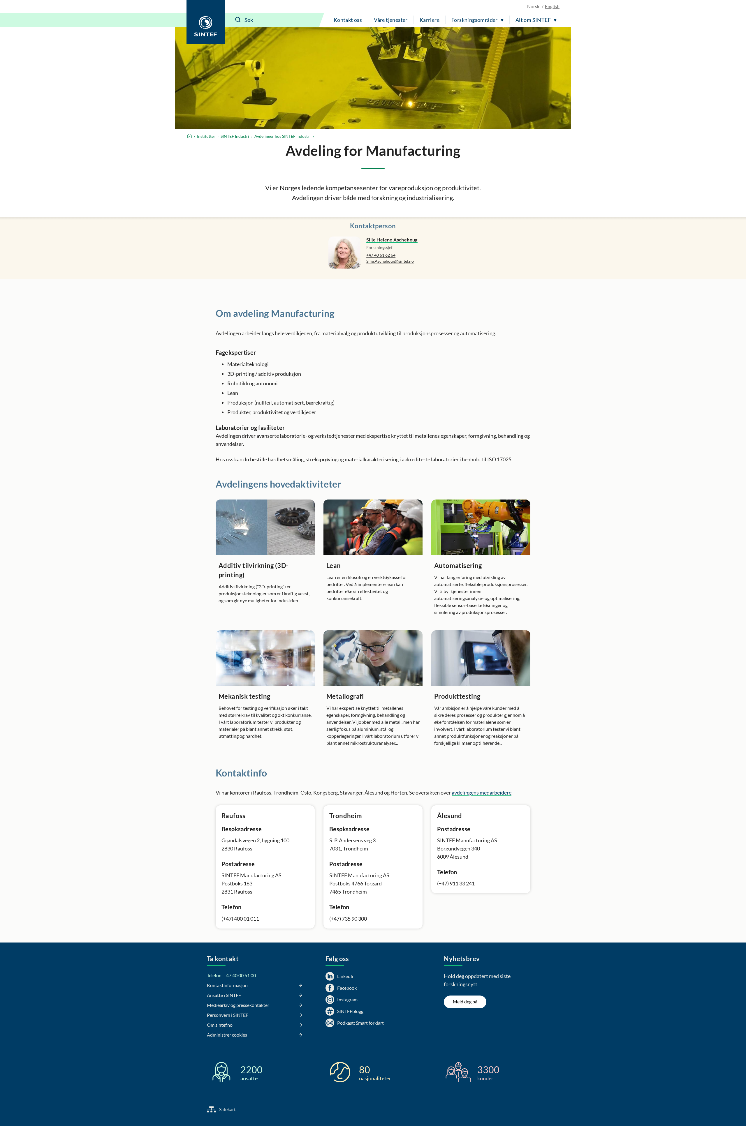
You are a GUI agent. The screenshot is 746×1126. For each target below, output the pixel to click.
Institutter (206, 136)
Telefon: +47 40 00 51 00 (231, 975)
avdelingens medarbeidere (481, 792)
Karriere (429, 20)
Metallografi (345, 696)
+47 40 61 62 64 (380, 255)
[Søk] (238, 19)
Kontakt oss (348, 20)
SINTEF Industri (235, 136)
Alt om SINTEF (533, 20)
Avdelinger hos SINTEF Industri (282, 136)
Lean (333, 565)
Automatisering (458, 565)
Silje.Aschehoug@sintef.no (390, 261)
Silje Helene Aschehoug (392, 239)
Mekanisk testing (244, 696)
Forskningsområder (474, 20)
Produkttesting (457, 696)
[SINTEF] (205, 22)
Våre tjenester (391, 20)
